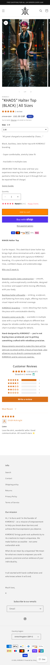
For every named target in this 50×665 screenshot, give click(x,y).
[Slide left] (19, 92)
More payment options (25, 226)
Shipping (13, 120)
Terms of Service (12, 502)
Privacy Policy (11, 496)
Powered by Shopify (31, 660)
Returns (8, 490)
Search (8, 472)
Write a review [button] (25, 399)
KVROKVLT (20, 660)
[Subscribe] (40, 609)
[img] (8, 416)
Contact (8, 478)
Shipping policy (12, 484)
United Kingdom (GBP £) (24, 636)
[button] (3, 11)
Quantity (5, 191)
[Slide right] (31, 92)
